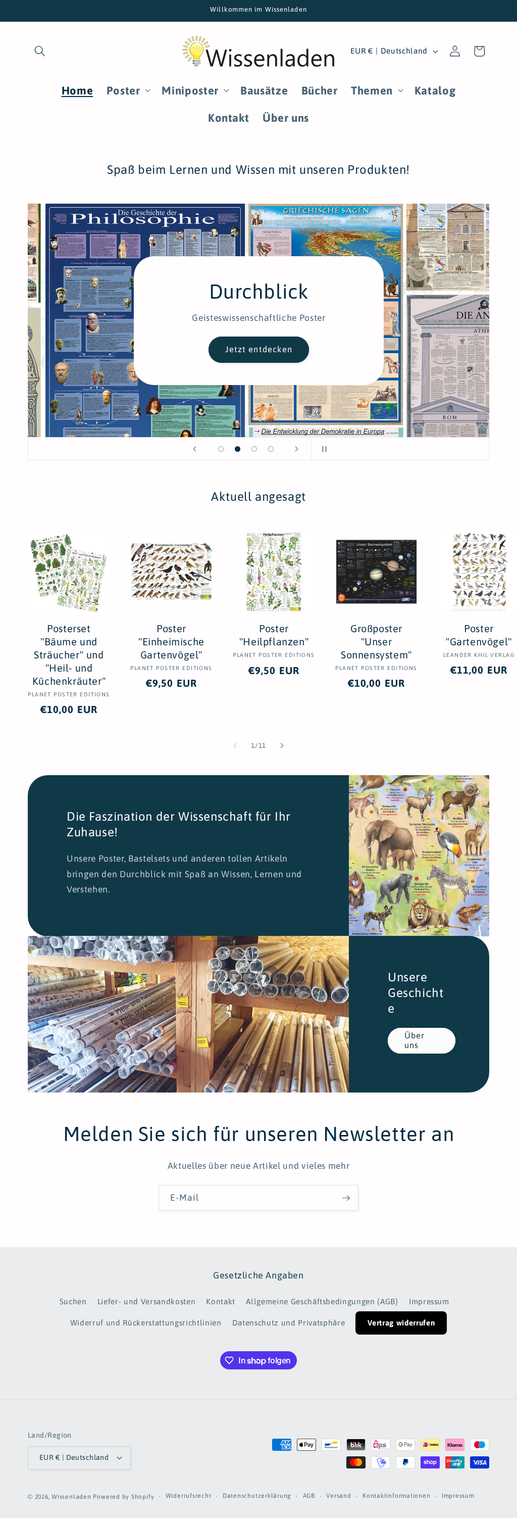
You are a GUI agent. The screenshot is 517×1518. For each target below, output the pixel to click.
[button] (40, 51)
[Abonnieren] (346, 1198)
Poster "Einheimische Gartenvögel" (171, 641)
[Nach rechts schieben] (282, 746)
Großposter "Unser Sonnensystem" (376, 641)
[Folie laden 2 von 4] (237, 449)
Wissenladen (71, 1496)
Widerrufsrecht (189, 1495)
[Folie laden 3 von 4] (254, 449)
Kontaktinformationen (396, 1495)
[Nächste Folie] (297, 449)
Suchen (73, 1301)
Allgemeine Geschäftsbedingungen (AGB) (322, 1301)
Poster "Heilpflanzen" (273, 635)
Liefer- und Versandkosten (146, 1301)
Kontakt (220, 1301)
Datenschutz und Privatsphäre (288, 1322)
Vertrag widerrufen (401, 1322)
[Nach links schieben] (235, 746)
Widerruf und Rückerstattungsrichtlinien (146, 1322)
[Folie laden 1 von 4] (221, 449)
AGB (309, 1495)
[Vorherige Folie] (195, 449)
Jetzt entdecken (258, 349)
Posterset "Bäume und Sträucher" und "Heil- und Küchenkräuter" (69, 655)
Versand (338, 1495)
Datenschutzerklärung (257, 1495)
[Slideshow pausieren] (322, 449)
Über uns (414, 1040)
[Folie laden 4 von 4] (271, 449)
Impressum (429, 1301)
